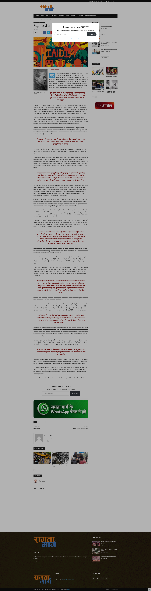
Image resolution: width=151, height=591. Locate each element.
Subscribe (92, 34)
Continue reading (75, 38)
